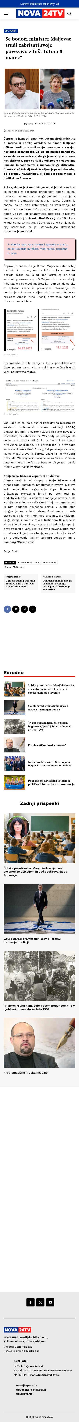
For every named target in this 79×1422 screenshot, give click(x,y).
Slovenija (11, 30)
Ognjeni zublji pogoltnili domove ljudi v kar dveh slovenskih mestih (20, 583)
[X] (15, 609)
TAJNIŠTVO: (21, 1370)
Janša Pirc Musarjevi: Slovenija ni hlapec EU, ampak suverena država (49, 763)
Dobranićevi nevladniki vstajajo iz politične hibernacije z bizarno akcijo (51, 782)
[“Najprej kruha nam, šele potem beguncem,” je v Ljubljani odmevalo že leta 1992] (14, 726)
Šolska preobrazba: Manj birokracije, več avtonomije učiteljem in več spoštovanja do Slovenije (51, 688)
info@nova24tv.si (32, 1366)
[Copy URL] (32, 609)
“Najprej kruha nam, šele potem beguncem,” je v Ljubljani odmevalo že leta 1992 (50, 726)
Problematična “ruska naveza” (47, 745)
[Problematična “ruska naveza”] (14, 744)
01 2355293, (36, 1370)
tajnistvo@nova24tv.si (58, 1370)
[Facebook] (7, 609)
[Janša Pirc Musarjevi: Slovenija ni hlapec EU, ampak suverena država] (14, 763)
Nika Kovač (49, 562)
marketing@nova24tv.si (45, 1375)
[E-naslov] (24, 609)
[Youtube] (50, 1302)
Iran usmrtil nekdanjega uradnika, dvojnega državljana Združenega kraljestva (57, 585)
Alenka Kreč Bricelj (29, 562)
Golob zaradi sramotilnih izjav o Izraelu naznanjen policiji (48, 707)
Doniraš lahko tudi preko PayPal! (39, 4)
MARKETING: (22, 1375)
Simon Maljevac (14, 567)
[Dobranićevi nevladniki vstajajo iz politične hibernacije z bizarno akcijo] (14, 782)
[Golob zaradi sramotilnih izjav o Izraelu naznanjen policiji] (14, 707)
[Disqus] (39, 1137)
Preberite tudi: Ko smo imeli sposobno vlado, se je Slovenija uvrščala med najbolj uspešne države (38, 249)
